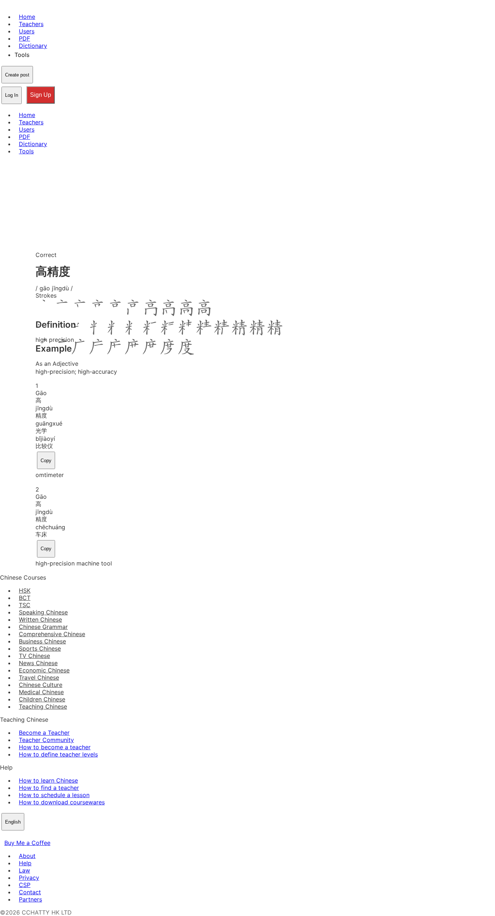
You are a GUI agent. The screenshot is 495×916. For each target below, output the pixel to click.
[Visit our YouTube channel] (30, 835)
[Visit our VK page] (22, 835)
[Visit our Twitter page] (13, 835)
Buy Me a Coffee (27, 842)
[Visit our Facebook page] (4, 835)
